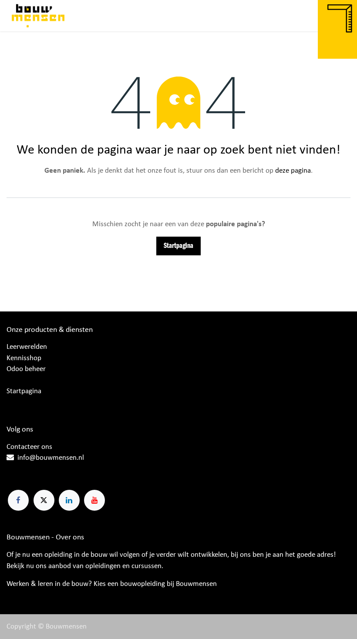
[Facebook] (18, 500)
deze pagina (293, 170)
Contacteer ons (29, 447)
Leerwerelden (27, 347)
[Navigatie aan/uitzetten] (342, 15)
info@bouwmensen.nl (50, 458)
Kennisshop (24, 358)
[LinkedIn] (69, 500)
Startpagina (178, 246)
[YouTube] (94, 500)
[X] (44, 500)
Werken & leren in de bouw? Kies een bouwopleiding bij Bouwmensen (112, 584)
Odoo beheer (26, 369)
